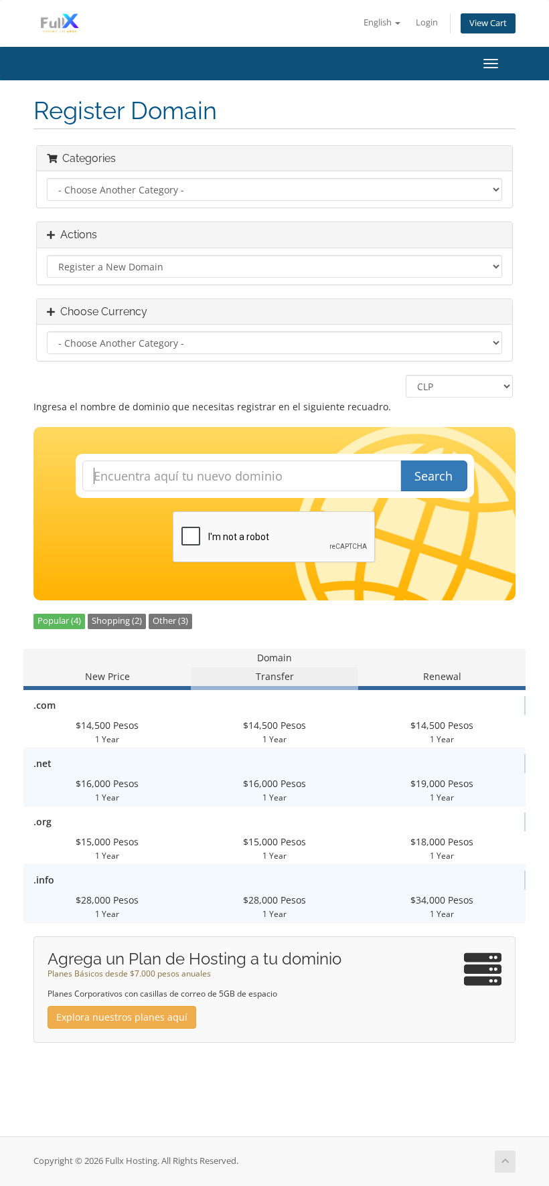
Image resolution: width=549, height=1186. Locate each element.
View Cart (488, 23)
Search (433, 476)
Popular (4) (59, 620)
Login (427, 22)
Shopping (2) (117, 620)
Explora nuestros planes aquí (121, 1017)
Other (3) (170, 620)
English (379, 22)
